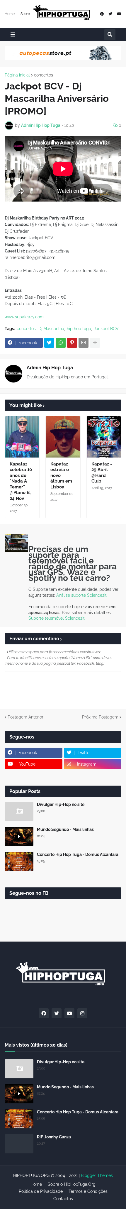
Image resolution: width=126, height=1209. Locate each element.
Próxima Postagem (100, 717)
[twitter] (110, 14)
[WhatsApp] (61, 343)
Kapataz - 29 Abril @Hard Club (101, 472)
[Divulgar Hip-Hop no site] (19, 811)
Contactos (63, 1198)
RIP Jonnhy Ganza (54, 1137)
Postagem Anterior (25, 717)
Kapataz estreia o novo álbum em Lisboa (61, 475)
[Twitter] (49, 343)
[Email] (83, 343)
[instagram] (82, 1013)
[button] (13, 34)
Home (10, 14)
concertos (43, 75)
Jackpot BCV (106, 328)
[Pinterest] (72, 343)
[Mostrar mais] (95, 343)
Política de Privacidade (41, 1191)
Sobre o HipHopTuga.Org (72, 1184)
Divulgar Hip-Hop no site (60, 804)
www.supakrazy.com (24, 317)
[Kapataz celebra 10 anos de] (22, 437)
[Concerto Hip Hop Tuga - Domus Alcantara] (19, 861)
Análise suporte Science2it (81, 595)
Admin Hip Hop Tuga (50, 367)
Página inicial (17, 75)
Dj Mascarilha (51, 328)
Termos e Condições (88, 1191)
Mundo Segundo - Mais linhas (65, 829)
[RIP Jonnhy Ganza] (19, 1143)
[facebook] (102, 14)
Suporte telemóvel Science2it (56, 618)
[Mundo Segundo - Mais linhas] (19, 836)
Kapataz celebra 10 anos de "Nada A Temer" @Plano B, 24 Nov (21, 481)
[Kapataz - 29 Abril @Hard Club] (104, 437)
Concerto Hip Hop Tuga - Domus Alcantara (77, 854)
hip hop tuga (79, 328)
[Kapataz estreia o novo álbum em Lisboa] (63, 437)
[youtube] (119, 14)
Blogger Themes (97, 1175)
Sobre (25, 14)
